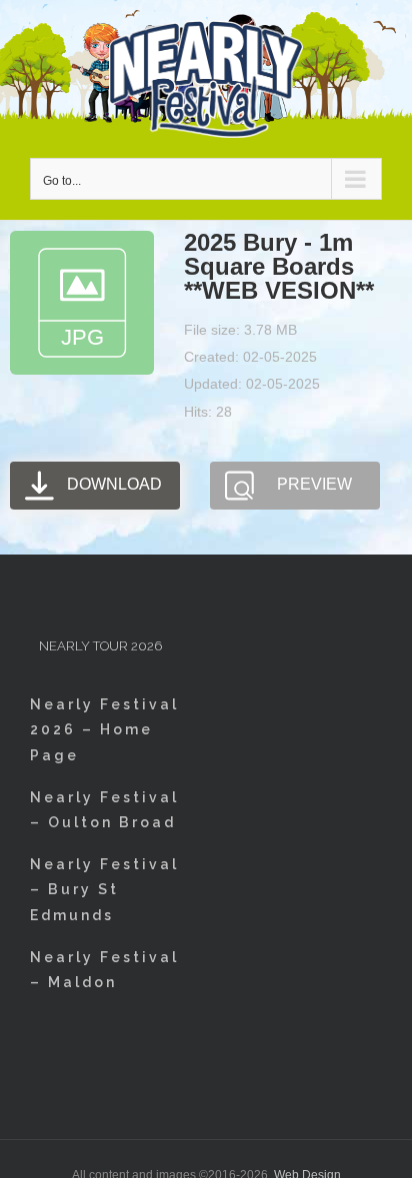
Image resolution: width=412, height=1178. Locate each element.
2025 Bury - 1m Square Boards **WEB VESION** (279, 266)
